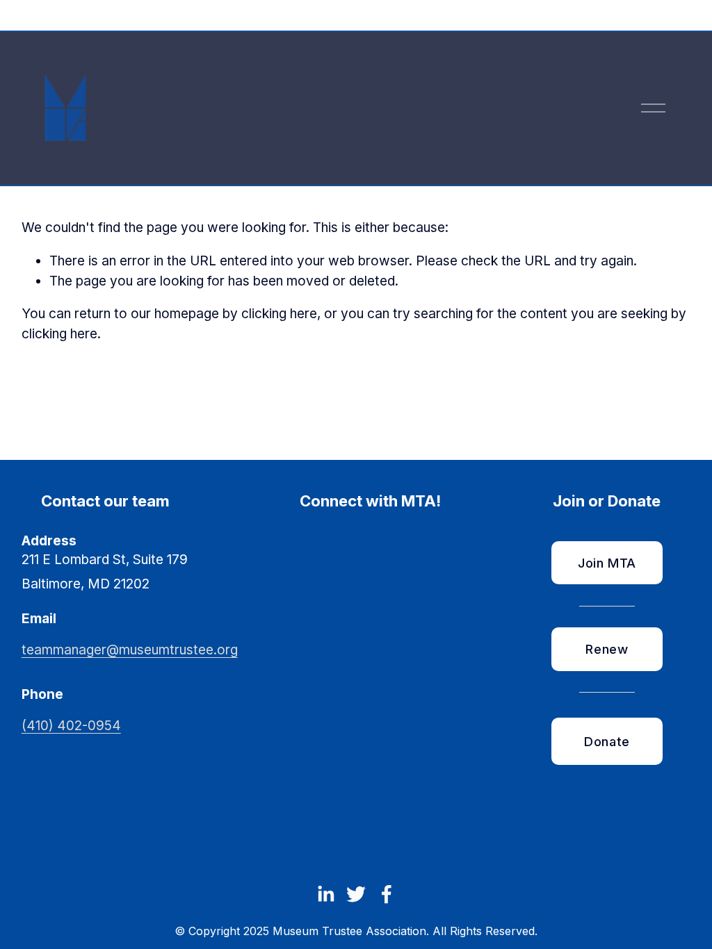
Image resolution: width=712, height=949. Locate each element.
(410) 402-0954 (71, 726)
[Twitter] (356, 894)
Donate (607, 741)
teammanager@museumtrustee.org (130, 650)
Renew (606, 649)
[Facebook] (386, 894)
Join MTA (607, 562)
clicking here (279, 314)
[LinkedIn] (325, 894)
